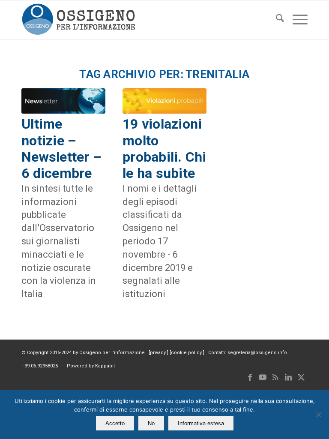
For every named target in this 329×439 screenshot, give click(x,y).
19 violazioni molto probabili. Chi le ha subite (164, 148)
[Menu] (296, 19)
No (151, 423)
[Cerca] (275, 19)
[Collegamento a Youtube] (262, 377)
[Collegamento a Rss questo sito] (275, 377)
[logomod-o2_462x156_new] (78, 19)
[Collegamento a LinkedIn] (288, 377)
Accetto (115, 423)
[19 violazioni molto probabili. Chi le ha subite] (164, 101)
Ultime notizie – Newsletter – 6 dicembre (61, 148)
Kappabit (105, 366)
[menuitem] (275, 19)
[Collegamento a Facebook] (249, 377)
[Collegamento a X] (301, 377)
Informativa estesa (201, 423)
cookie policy (187, 352)
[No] (318, 414)
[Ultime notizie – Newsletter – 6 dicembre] (63, 101)
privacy (158, 352)
